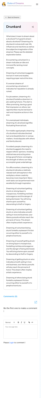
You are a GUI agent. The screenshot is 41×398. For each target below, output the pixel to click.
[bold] (18, 322)
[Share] (33, 27)
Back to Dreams (13, 17)
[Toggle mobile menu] (37, 4)
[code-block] (32, 322)
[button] (9, 322)
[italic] (21, 322)
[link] (29, 322)
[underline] (24, 322)
